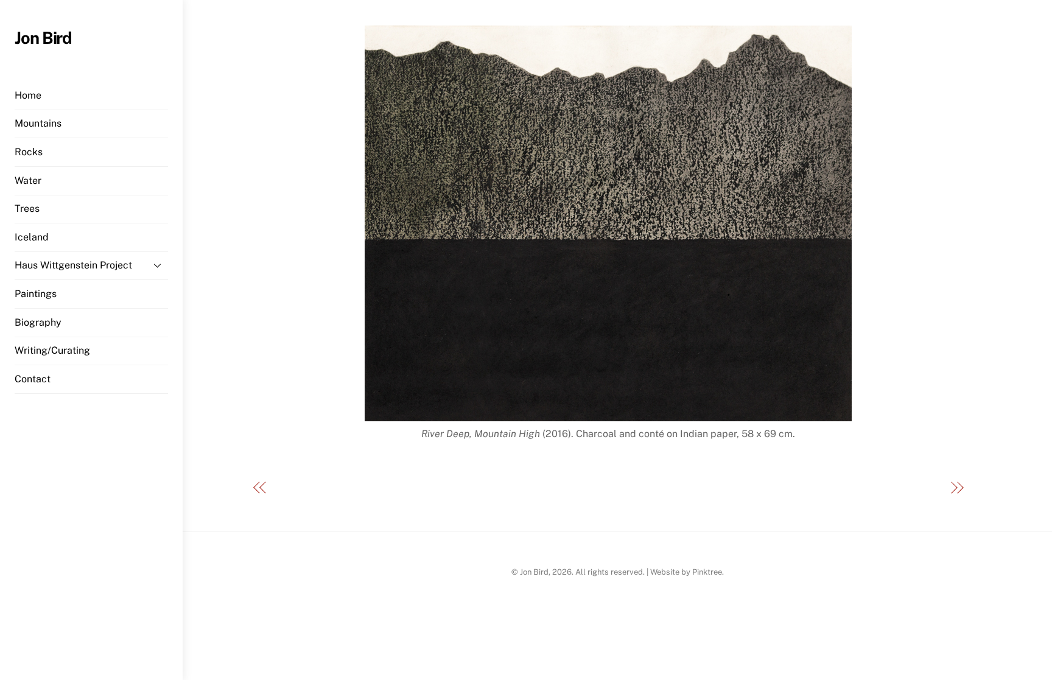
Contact (33, 379)
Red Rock (296, 488)
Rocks (29, 152)
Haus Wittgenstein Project (73, 265)
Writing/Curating (52, 350)
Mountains (38, 123)
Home (28, 95)
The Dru (923, 488)
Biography (38, 322)
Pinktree (707, 572)
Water (28, 180)
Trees (27, 208)
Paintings (36, 294)
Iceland (32, 237)
